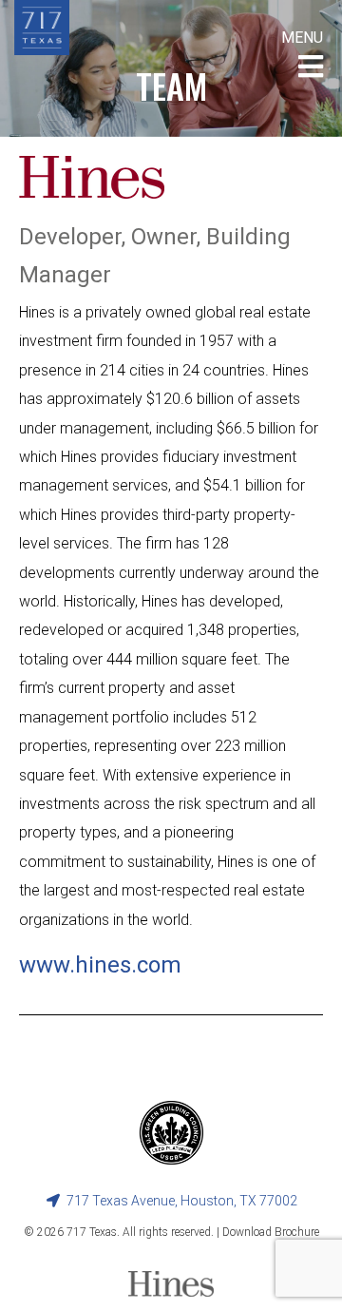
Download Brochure (270, 1232)
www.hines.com (100, 965)
